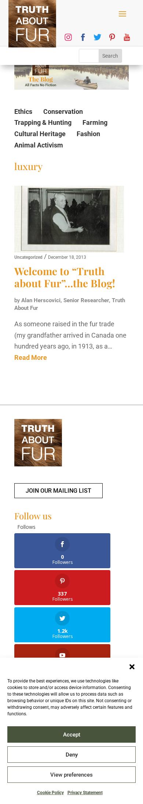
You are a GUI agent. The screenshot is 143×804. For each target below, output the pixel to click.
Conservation (63, 111)
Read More (30, 357)
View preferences (71, 775)
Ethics (23, 111)
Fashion (88, 134)
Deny (72, 754)
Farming (94, 122)
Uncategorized (28, 257)
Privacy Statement (85, 792)
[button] (132, 666)
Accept (71, 734)
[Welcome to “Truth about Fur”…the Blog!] (69, 219)
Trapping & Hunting (43, 122)
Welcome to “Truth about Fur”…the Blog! (64, 277)
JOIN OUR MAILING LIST (58, 490)
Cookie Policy (50, 792)
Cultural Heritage (40, 134)
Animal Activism (38, 145)
